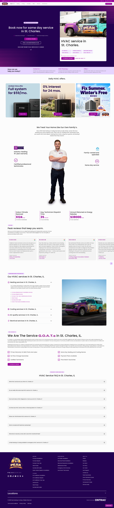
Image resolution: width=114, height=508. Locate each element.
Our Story (85, 465)
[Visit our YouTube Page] (15, 476)
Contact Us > (36, 69)
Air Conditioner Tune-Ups (38, 480)
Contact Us (85, 472)
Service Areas (86, 484)
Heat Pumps (15, 298)
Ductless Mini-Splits (16, 300)
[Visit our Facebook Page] (10, 476)
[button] (18, 4)
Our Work (85, 463)
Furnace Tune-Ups (37, 463)
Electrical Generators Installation (65, 463)
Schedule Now (18, 0)
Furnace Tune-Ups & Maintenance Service (22, 296)
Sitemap (29, 503)
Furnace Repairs (36, 461)
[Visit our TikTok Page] (13, 476)
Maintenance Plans (62, 465)
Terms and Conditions (13, 503)
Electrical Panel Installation (64, 461)
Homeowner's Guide (87, 482)
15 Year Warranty (87, 479)
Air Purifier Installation (63, 458)
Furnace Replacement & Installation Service (22, 292)
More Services (44, 3)
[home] (5, 4)
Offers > (86, 69)
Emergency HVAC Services (64, 468)
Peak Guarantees (87, 475)
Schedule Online (31, 39)
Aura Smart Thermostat (63, 470)
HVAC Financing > (63, 69)
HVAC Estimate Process (88, 477)
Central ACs (35, 482)
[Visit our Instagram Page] (8, 476)
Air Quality (28, 3)
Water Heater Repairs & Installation (41, 470)
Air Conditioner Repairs (38, 477)
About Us (38, 3)
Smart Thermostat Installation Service (21, 301)
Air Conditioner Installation (39, 475)
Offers (34, 3)
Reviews (85, 461)
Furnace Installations (37, 458)
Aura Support (86, 470)
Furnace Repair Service (17, 294)
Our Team (85, 468)
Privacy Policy (22, 503)
